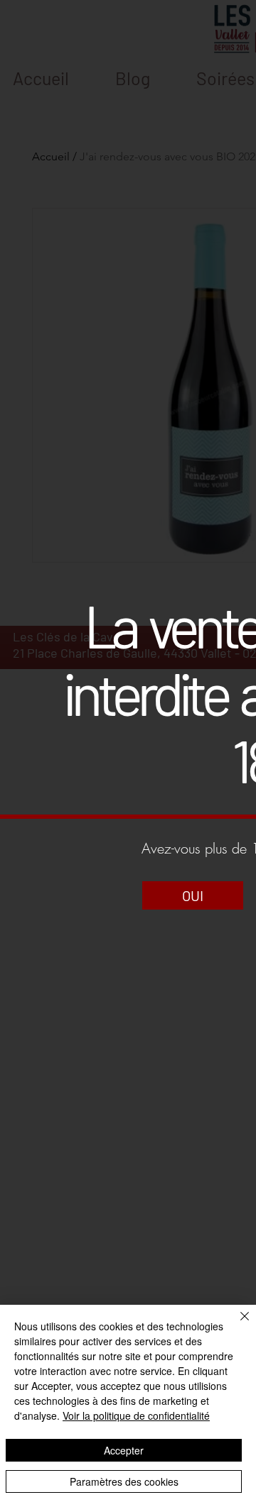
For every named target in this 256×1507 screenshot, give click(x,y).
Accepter (124, 1450)
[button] (192, 895)
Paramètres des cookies (124, 1481)
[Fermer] (236, 1325)
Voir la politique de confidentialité (136, 1415)
